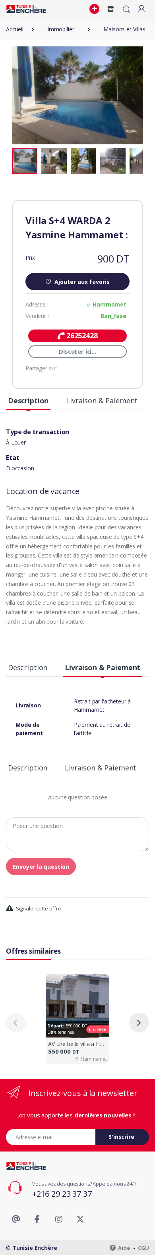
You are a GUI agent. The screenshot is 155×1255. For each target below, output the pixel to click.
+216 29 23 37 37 (62, 1193)
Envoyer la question (41, 866)
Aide (123, 1247)
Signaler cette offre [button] (38, 908)
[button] (95, 9)
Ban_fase (113, 316)
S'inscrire (121, 1136)
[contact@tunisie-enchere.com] (16, 1219)
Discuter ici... (77, 351)
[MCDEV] (26, 8)
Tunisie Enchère (34, 1247)
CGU (143, 1247)
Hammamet (109, 304)
